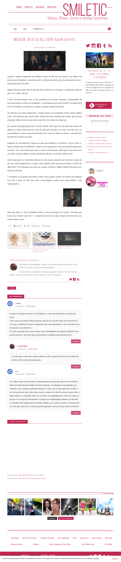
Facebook (74, 279)
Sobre (19, 6)
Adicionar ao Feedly (101, 105)
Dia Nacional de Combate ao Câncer (32, 478)
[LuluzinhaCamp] (91, 187)
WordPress (44, 555)
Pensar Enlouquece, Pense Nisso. (60, 544)
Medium (11, 288)
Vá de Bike (108, 544)
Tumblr (105, 46)
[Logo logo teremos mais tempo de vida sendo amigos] (51, 506)
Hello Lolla (108, 537)
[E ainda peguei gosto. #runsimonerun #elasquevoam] (69, 506)
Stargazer (52, 555)
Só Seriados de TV (38, 29)
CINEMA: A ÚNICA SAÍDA (97, 137)
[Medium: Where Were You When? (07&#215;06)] (69, 238)
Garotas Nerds (97, 537)
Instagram (93, 46)
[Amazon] (95, 175)
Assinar (78, 279)
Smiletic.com (25, 555)
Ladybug (35, 544)
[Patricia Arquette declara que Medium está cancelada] (19, 238)
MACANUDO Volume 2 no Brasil (31, 475)
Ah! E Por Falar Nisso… (29, 537)
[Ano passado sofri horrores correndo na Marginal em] (105, 506)
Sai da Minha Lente (87, 544)
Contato (29, 6)
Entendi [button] (115, 559)
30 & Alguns (15, 537)
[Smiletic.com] (60, 14)
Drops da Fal (84, 537)
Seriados (40, 6)
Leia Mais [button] (96, 558)
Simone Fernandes (30, 260)
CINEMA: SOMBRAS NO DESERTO (100, 143)
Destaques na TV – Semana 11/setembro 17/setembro (99, 74)
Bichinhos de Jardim (47, 537)
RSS (110, 46)
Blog (25, 29)
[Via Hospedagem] (102, 187)
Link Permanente (30, 306)
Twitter (70, 279)
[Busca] (109, 28)
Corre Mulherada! (63, 537)
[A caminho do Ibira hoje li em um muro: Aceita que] (87, 506)
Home (15, 29)
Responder (76, 341)
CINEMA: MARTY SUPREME (97, 140)
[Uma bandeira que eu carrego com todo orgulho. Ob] (33, 506)
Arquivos (51, 6)
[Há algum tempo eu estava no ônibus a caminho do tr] (15, 506)
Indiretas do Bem (16, 544)
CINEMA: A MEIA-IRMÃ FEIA (98, 152)
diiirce (75, 537)
